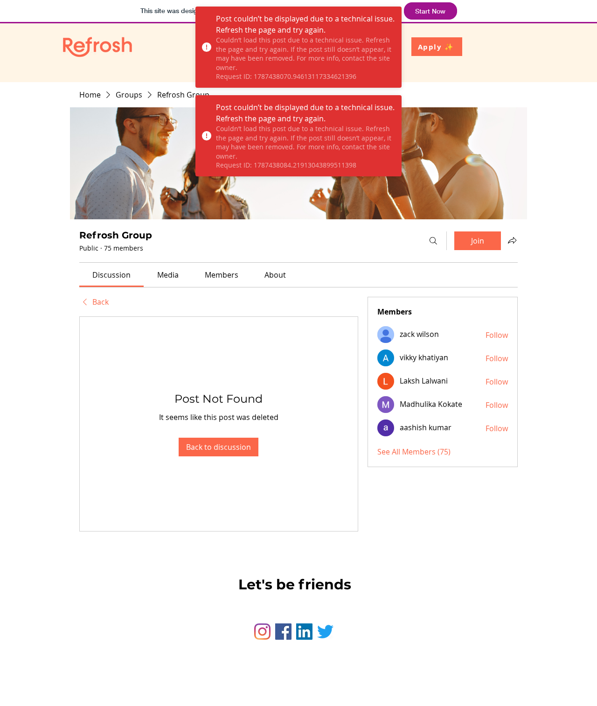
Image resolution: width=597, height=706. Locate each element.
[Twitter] (325, 631)
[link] (111, 275)
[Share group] (512, 240)
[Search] (433, 240)
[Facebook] (283, 631)
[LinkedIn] (304, 631)
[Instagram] (262, 631)
